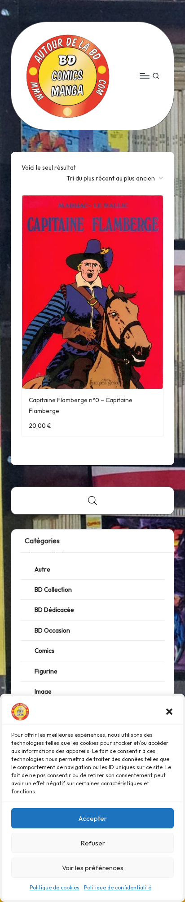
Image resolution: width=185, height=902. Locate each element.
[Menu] (144, 75)
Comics (44, 651)
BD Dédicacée (54, 610)
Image (43, 691)
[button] (169, 711)
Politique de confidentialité (117, 887)
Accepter (93, 818)
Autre (42, 569)
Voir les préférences (92, 867)
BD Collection (53, 589)
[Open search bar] (92, 500)
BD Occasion (52, 630)
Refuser (92, 843)
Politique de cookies (54, 887)
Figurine (46, 671)
